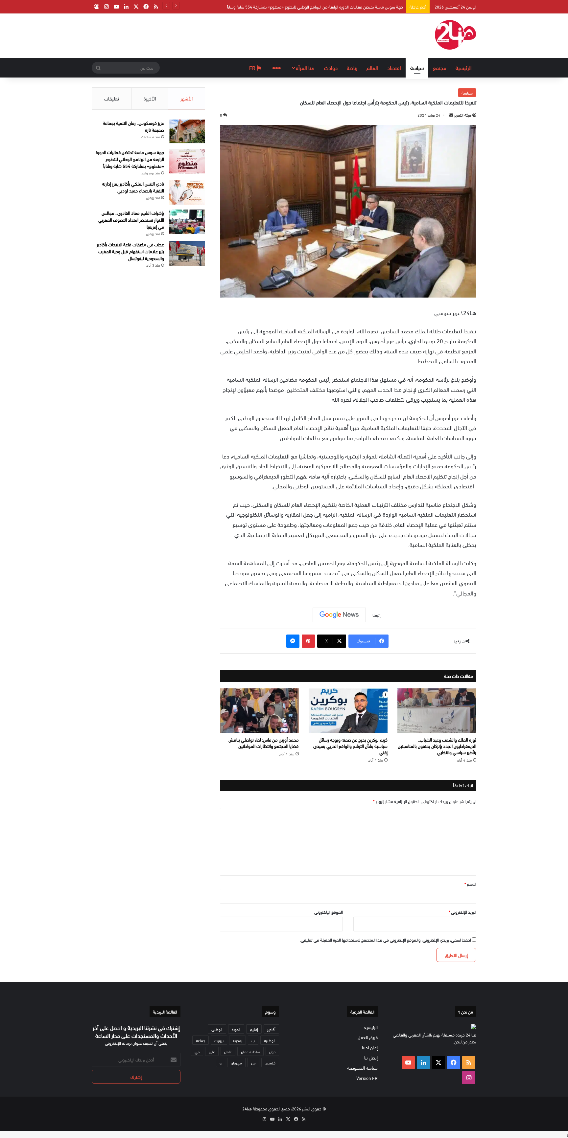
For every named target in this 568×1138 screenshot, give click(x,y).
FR (253, 67)
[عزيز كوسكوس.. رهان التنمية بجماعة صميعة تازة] (187, 132)
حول (272, 1051)
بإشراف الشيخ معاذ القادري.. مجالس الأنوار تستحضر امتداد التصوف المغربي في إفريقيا (131, 220)
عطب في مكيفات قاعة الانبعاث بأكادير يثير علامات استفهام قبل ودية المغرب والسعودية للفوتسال (130, 251)
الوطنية (269, 1040)
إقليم (254, 1029)
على (212, 1051)
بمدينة (237, 1040)
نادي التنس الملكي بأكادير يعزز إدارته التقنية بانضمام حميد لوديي (352, 7)
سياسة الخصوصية (362, 1067)
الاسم (470, 884)
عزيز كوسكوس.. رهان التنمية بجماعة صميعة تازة (133, 126)
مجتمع (439, 67)
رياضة (352, 67)
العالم (372, 67)
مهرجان (236, 1062)
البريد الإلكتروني (462, 912)
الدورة (236, 1029)
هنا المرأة (305, 67)
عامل (228, 1051)
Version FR (367, 1078)
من (253, 1062)
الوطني (217, 1029)
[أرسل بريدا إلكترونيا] (451, 114)
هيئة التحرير (462, 114)
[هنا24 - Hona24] (455, 35)
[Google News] (339, 615)
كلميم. (270, 1062)
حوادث (331, 67)
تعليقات (111, 98)
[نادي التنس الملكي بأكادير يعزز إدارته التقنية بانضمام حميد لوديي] (187, 192)
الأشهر (186, 98)
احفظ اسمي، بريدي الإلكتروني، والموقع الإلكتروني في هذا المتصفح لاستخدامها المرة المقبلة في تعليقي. (385, 940)
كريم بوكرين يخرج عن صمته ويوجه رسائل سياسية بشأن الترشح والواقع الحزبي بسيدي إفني (350, 745)
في (197, 1051)
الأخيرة (150, 98)
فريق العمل (368, 1037)
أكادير (271, 1029)
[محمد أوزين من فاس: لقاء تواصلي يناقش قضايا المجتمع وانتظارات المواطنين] (259, 710)
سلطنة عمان (250, 1051)
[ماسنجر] (292, 641)
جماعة (200, 1040)
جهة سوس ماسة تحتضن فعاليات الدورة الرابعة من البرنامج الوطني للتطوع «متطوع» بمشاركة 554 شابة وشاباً (130, 159)
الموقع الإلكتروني (328, 912)
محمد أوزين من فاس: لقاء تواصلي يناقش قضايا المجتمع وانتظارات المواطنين (263, 742)
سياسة (417, 67)
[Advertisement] (218, 35)
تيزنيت (219, 1040)
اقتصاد (394, 67)
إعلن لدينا (370, 1047)
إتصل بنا (371, 1057)
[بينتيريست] (308, 641)
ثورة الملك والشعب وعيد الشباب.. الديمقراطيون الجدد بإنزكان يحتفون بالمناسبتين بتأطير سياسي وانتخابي (437, 745)
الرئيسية (464, 67)
